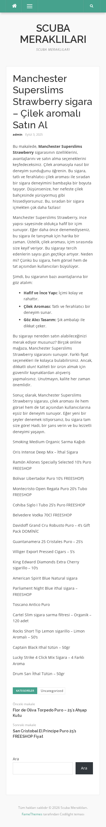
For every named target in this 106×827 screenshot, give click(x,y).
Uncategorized (52, 690)
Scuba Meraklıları (53, 33)
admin (17, 134)
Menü (27, 6)
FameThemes (32, 814)
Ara (16, 758)
